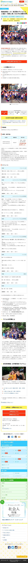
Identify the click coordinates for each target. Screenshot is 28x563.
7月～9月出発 (11, 16)
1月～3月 (3, 450)
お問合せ (21, 1)
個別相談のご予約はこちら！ (7, 402)
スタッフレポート (5, 488)
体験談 (3, 482)
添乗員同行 (5, 20)
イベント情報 (4, 494)
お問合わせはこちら (14, 414)
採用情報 (24, 560)
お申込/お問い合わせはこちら (14, 61)
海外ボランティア (21, 4)
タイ (8, 18)
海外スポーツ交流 (5, 467)
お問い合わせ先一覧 (4, 560)
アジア (4, 18)
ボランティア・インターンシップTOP (7, 4)
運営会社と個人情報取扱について (15, 560)
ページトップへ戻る (22, 556)
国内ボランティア (5, 464)
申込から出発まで (6, 532)
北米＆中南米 (17, 473)
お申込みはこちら (14, 411)
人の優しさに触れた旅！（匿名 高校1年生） (12, 391)
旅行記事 (3, 497)
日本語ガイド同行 (20, 18)
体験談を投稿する (6, 535)
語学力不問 (11, 20)
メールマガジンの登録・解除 (8, 530)
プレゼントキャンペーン (7, 491)
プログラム (15, 4)
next (25, 93)
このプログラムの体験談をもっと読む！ (11, 393)
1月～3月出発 (4, 16)
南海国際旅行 (12, 18)
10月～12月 (17, 453)
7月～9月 (4, 453)
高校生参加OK (16, 20)
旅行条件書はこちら (7, 428)
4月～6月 (18, 450)
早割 (25, 18)
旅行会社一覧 (5, 527)
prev (3, 93)
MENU (26, 1)
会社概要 (5, 539)
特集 (3, 485)
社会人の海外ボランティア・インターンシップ (12, 519)
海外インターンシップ (6, 456)
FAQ (4, 537)
